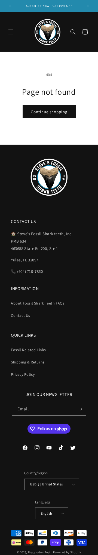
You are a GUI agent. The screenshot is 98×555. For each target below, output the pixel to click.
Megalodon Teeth (40, 552)
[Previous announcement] (10, 6)
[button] (11, 32)
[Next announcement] (88, 6)
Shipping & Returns (28, 362)
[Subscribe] (80, 409)
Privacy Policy (23, 374)
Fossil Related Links (28, 349)
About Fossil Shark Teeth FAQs (37, 303)
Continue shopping (49, 111)
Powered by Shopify (67, 552)
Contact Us (20, 315)
